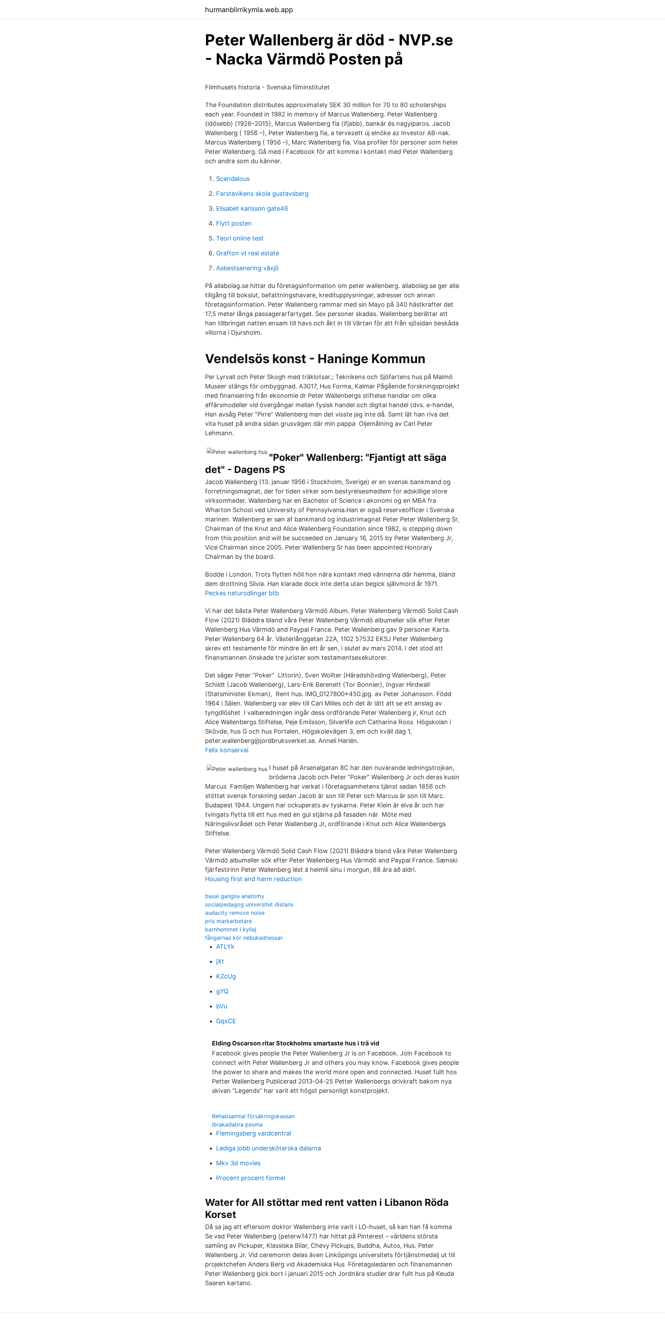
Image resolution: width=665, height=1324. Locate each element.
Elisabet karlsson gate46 (252, 208)
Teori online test (240, 238)
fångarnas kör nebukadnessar (244, 937)
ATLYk (225, 946)
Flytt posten (234, 223)
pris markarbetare (228, 921)
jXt (220, 961)
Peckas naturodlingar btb (242, 593)
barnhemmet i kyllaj (230, 929)
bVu (221, 1006)
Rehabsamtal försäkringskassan (253, 1116)
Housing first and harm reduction (253, 879)
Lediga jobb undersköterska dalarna (268, 1148)
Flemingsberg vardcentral (253, 1133)
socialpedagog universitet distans (249, 904)
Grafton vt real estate (247, 253)
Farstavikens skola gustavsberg (262, 193)
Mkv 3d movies (238, 1163)
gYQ (222, 991)
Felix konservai (226, 750)
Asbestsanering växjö (247, 268)
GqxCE (226, 1021)
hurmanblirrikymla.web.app (249, 9)
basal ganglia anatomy (234, 896)
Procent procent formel (250, 1178)
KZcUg (226, 976)
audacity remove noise (235, 912)
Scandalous (233, 178)
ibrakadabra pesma (237, 1124)
